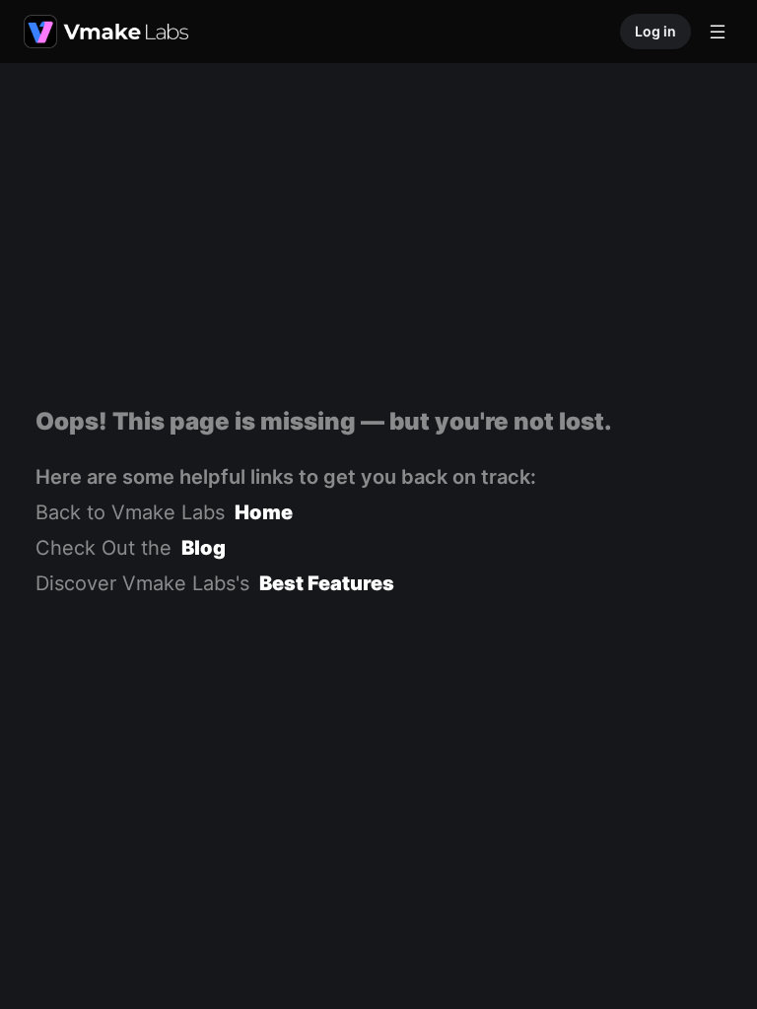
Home (264, 512)
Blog (203, 548)
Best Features (326, 583)
